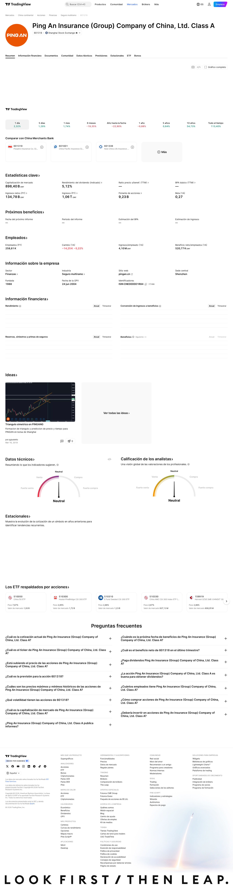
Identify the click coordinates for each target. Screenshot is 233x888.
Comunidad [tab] (67, 55)
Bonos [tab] (137, 55)
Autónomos (155, 802)
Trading (153, 782)
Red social (154, 758)
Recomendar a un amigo (160, 764)
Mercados (132, 4)
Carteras (64, 825)
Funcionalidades (107, 758)
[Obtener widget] (198, 67)
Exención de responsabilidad (113, 848)
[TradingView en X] (7, 766)
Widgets (196, 758)
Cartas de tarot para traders (112, 834)
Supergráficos (67, 758)
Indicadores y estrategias (161, 796)
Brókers (146, 4)
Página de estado (108, 866)
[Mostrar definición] (34, 182)
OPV (63, 816)
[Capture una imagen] (193, 67)
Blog (102, 813)
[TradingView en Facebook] (13, 766)
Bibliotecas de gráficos (203, 761)
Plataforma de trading (202, 770)
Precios (103, 761)
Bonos (63, 773)
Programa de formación (203, 788)
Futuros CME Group (108, 793)
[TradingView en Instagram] (23, 766)
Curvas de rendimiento (71, 828)
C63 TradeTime (107, 836)
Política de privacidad (109, 851)
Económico (65, 807)
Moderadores (156, 773)
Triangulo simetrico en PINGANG (24, 424)
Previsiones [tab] (101, 55)
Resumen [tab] (10, 55)
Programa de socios (201, 785)
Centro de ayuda (107, 816)
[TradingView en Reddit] (45, 766)
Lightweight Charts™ (201, 764)
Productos (100, 4)
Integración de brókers (203, 782)
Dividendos (66, 813)
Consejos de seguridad (110, 860)
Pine (62, 785)
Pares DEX (65, 782)
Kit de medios (106, 822)
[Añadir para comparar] (42, 147)
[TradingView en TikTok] (40, 766)
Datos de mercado (108, 764)
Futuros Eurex (106, 796)
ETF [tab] (129, 55)
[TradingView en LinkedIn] (29, 766)
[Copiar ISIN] (146, 284)
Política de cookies (108, 854)
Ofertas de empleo (108, 819)
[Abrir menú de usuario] (209, 4)
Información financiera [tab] (29, 55)
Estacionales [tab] (117, 55)
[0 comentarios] (62, 441)
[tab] (96, 306)
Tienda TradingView (109, 831)
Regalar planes (106, 767)
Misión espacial (107, 810)
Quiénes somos (107, 807)
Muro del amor (156, 761)
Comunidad (116, 4)
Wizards (153, 799)
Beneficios (65, 810)
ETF (62, 770)
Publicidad (197, 779)
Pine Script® (66, 836)
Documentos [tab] (51, 55)
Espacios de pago (158, 805)
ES (202, 4)
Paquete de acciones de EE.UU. (114, 799)
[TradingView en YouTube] (18, 766)
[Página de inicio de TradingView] (18, 4)
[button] (108, 4)
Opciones (65, 831)
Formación (154, 785)
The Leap (104, 785)
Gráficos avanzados (201, 767)
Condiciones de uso (109, 845)
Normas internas (157, 770)
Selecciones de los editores (162, 788)
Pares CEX (65, 779)
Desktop (64, 848)
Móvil (63, 845)
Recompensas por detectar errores (115, 863)
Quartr (32, 804)
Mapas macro (67, 834)
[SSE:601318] (8, 419)
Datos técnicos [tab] (84, 55)
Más (156, 4)
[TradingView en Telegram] (34, 766)
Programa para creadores (161, 767)
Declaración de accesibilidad (113, 857)
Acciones (65, 767)
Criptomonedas (67, 776)
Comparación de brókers (111, 782)
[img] (76, 33)
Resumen (104, 776)
